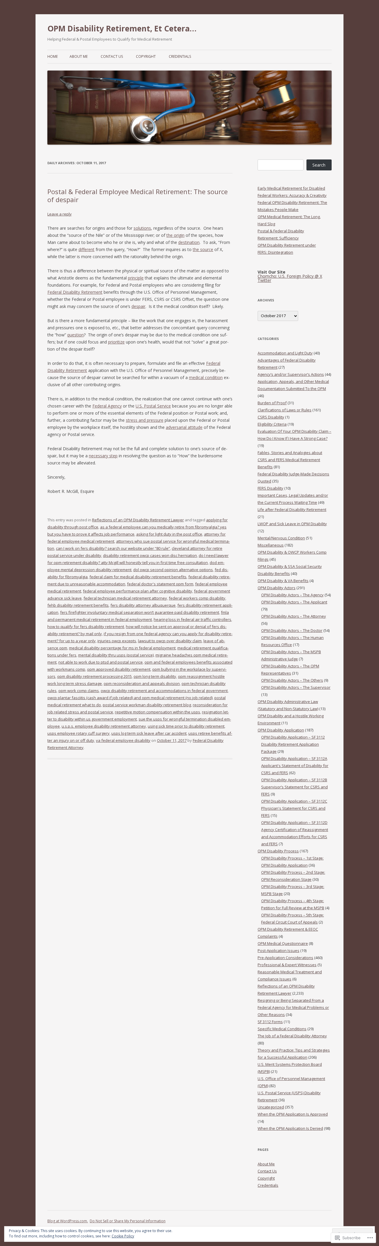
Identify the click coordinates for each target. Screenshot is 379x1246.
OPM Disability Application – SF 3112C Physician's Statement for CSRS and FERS (294, 808)
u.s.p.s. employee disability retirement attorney (104, 726)
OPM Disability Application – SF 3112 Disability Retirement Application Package (293, 744)
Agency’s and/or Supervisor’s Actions (291, 374)
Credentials (180, 56)
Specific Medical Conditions (282, 1028)
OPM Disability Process (278, 851)
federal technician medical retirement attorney (125, 598)
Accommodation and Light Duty (285, 353)
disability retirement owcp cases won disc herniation (150, 555)
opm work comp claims (78, 690)
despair (138, 306)
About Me (79, 56)
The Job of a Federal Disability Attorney (292, 1036)
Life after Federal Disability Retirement (292, 509)
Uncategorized (271, 1107)
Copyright (146, 56)
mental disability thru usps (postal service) (116, 655)
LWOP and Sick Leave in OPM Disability (292, 523)
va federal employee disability (123, 740)
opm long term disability (155, 676)
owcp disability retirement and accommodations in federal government (164, 690)
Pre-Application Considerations (285, 957)
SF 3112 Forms (270, 1021)
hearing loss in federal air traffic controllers (192, 619)
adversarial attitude (184, 427)
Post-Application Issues (278, 950)
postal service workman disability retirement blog (147, 704)
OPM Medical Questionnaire (283, 943)
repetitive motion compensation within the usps (157, 712)
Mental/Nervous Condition (281, 538)
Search (318, 165)
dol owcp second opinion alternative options (173, 569)
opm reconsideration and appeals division (142, 683)
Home (52, 56)
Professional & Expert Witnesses (287, 964)
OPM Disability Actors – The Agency (292, 595)
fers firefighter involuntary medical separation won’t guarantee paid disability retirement (139, 612)
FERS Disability (270, 488)
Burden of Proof (272, 402)
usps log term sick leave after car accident (149, 733)
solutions (142, 228)
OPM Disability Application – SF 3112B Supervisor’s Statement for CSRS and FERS (294, 787)
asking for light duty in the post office (169, 534)
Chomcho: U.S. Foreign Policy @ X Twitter (290, 278)
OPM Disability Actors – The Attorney (293, 616)
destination (189, 242)
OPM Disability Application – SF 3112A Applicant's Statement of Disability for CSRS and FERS (294, 765)
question (75, 335)
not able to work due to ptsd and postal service (100, 662)
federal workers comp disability (197, 598)
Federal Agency (107, 406)
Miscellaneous (271, 545)
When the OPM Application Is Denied (290, 1128)
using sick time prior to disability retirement (186, 726)
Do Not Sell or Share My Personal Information (128, 1220)
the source (203, 249)
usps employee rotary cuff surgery (78, 733)
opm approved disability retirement (118, 669)
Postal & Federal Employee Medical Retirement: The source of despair (137, 195)
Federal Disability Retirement (74, 292)
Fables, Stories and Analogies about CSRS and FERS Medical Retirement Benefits (290, 459)
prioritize (116, 342)
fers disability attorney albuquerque (143, 605)
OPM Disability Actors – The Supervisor (295, 687)
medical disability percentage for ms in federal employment (122, 648)
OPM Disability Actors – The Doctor (291, 630)
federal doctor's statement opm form (160, 584)
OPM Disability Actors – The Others (292, 680)
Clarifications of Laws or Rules (284, 410)
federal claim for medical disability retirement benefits (138, 576)
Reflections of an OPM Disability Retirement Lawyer (138, 520)
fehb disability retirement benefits (78, 605)
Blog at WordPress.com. (67, 1220)
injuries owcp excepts (116, 640)
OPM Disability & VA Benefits (283, 580)
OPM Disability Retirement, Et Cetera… (122, 28)
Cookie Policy (123, 1236)
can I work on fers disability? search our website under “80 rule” (113, 548)
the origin (175, 235)
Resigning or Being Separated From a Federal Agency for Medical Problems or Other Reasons (293, 1007)
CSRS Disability (271, 417)
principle (136, 278)
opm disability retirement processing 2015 (94, 676)
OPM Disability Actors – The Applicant (294, 602)
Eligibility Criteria (272, 424)
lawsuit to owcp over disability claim (170, 640)
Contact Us (112, 56)
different (86, 249)
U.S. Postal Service (153, 406)
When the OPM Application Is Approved (293, 1114)
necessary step (103, 456)
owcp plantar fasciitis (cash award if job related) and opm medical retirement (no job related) (130, 697)
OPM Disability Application (281, 730)
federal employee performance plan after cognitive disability (137, 591)
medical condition (206, 377)
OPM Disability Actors (277, 587)
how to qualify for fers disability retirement (85, 626)
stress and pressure (144, 420)
